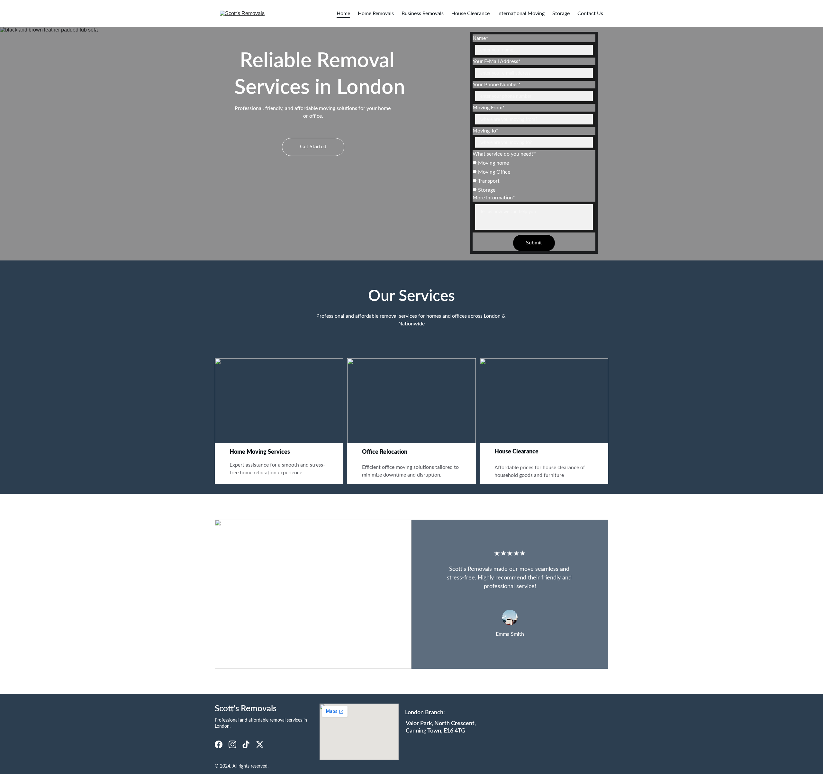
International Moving (521, 13)
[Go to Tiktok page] (246, 744)
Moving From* (489, 107)
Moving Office (493, 172)
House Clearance (470, 13)
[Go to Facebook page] (218, 744)
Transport (488, 181)
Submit (534, 242)
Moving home (493, 163)
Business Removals (423, 13)
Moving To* (485, 130)
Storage (561, 13)
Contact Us (590, 13)
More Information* (494, 197)
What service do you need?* (504, 154)
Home (343, 13)
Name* (480, 38)
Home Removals (376, 13)
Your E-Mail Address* (496, 61)
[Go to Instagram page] (232, 744)
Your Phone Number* (496, 84)
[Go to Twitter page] (260, 744)
